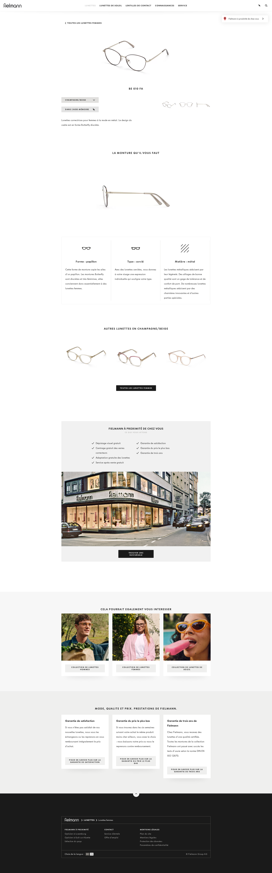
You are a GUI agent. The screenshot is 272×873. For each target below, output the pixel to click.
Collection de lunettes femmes (136, 668)
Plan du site (145, 834)
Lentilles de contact (138, 5)
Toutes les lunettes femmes (84, 23)
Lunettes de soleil (110, 5)
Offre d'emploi (111, 837)
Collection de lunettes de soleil (187, 668)
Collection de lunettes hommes (85, 668)
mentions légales (149, 830)
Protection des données (151, 841)
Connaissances (164, 5)
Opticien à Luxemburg (75, 834)
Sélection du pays (73, 841)
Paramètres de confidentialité (154, 845)
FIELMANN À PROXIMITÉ (77, 830)
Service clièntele (112, 834)
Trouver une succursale (136, 554)
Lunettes (90, 5)
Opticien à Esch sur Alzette (77, 837)
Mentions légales (148, 837)
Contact (109, 830)
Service (182, 5)
